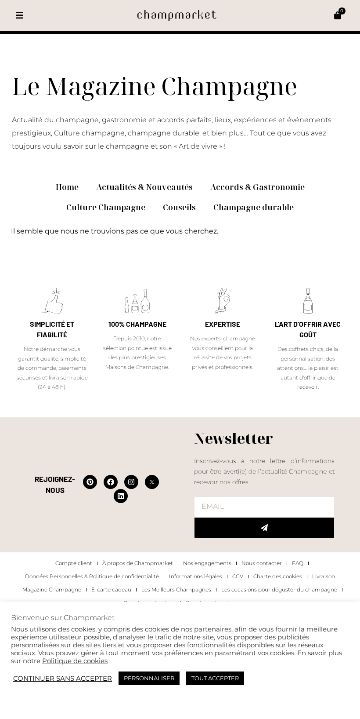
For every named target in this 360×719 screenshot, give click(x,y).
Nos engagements (207, 563)
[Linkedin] (121, 496)
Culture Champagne (105, 207)
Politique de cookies (75, 661)
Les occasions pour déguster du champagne (279, 589)
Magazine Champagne (51, 589)
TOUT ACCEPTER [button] (215, 678)
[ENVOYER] (264, 527)
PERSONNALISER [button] (149, 678)
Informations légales (195, 576)
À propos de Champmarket (137, 563)
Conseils (179, 207)
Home (67, 187)
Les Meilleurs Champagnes (176, 589)
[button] (19, 15)
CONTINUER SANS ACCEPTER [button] (62, 679)
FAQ (297, 563)
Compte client (73, 563)
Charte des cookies (277, 576)
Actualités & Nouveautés (144, 187)
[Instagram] (131, 482)
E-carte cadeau (111, 589)
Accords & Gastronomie (257, 187)
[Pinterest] (90, 482)
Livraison (323, 576)
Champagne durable (253, 207)
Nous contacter (261, 563)
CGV (237, 576)
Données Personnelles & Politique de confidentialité (92, 576)
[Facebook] (111, 482)
